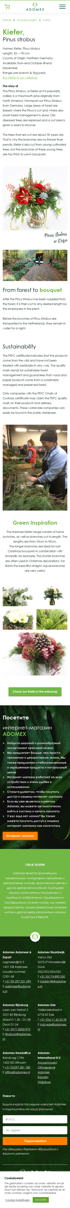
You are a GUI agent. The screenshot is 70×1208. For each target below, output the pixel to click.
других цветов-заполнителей (27, 888)
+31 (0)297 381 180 (17, 1067)
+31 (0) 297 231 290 (18, 981)
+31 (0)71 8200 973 (17, 1029)
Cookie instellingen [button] (17, 1200)
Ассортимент (27, 20)
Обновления (46, 1067)
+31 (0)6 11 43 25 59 (53, 1019)
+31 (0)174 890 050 (52, 976)
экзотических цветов (50, 883)
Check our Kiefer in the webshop (35, 691)
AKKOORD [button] (41, 1199)
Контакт (43, 1077)
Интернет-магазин (20, 836)
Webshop (44, 1082)
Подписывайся (35, 1141)
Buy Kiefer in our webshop (20, 77)
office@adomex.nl (17, 1072)
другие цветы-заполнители (35, 912)
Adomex (44, 1072)
